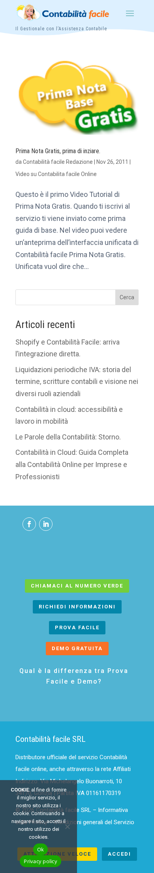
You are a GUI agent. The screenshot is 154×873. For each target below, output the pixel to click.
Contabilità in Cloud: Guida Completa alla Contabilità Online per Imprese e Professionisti (71, 464)
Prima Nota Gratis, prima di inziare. (57, 151)
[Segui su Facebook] (29, 524)
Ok (40, 849)
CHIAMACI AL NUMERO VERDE (77, 586)
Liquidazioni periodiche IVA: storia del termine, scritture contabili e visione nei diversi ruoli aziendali (76, 381)
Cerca (127, 297)
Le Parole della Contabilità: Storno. (68, 437)
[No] (67, 826)
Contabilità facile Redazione (58, 162)
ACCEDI (119, 854)
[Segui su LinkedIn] (46, 524)
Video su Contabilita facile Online (56, 174)
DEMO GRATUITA (77, 648)
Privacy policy (40, 861)
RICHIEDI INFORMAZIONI (77, 607)
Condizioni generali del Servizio (94, 822)
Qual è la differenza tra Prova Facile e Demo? (73, 676)
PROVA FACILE (77, 627)
